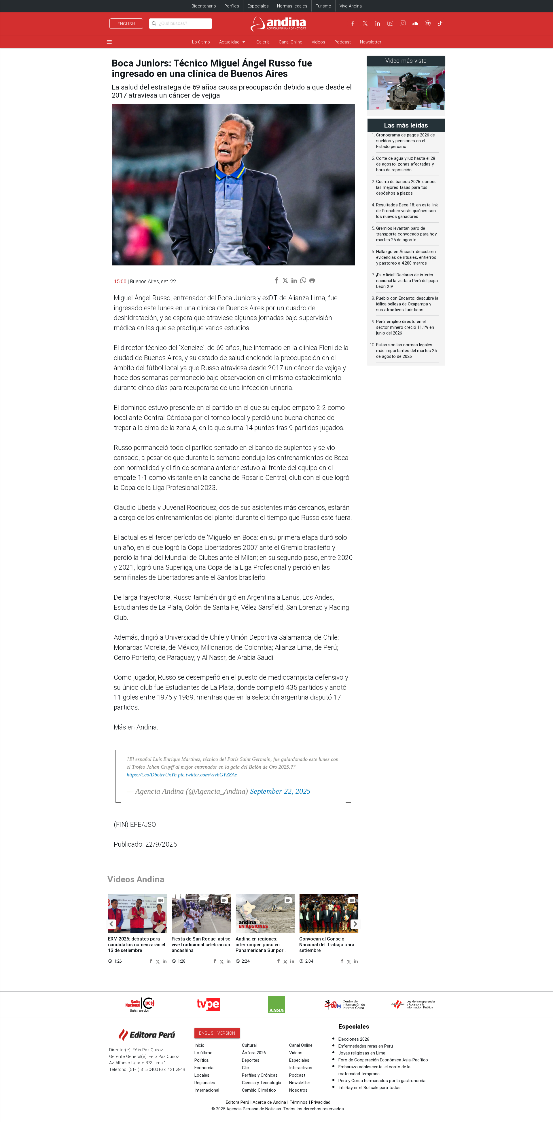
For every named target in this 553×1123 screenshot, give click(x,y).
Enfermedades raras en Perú (365, 1046)
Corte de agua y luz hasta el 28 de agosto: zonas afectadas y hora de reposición (405, 164)
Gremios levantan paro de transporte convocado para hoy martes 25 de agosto (406, 234)
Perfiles (231, 6)
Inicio (199, 1045)
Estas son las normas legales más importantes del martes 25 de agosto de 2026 (406, 350)
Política (201, 1060)
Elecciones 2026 (353, 1039)
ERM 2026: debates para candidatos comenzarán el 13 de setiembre (136, 944)
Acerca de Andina (269, 1102)
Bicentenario (204, 6)
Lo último (201, 42)
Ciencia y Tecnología (261, 1082)
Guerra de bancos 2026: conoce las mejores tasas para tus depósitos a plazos (406, 187)
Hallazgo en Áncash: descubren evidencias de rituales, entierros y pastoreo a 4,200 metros (406, 257)
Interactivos (300, 1067)
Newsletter (370, 42)
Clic (245, 1067)
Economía (203, 1067)
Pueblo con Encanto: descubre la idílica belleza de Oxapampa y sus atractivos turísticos (407, 304)
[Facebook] (353, 23)
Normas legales (292, 6)
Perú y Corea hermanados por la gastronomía (381, 1080)
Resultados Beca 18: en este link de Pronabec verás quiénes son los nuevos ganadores (407, 210)
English (126, 24)
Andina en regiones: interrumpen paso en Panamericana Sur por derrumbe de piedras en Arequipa (261, 950)
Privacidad (320, 1102)
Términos (298, 1102)
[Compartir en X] (158, 961)
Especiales (258, 6)
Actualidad (233, 42)
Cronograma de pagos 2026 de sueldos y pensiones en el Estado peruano (405, 140)
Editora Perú (237, 1102)
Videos (318, 42)
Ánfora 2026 (254, 1052)
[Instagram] (402, 23)
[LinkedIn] (377, 23)
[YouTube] (390, 23)
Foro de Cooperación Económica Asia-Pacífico (383, 1060)
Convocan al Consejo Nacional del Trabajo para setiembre (326, 944)
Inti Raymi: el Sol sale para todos (369, 1087)
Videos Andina (135, 879)
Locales (201, 1075)
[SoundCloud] (415, 23)
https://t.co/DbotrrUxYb (152, 775)
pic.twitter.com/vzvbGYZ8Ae (207, 775)
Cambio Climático (259, 1090)
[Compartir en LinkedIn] (164, 961)
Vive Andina (351, 6)
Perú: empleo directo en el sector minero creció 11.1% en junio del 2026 (405, 327)
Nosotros (298, 1090)
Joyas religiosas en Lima (361, 1053)
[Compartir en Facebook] (151, 961)
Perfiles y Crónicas (260, 1075)
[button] (111, 924)
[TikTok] (440, 23)
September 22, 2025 (280, 791)
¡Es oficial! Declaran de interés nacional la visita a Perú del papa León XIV (407, 280)
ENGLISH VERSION (217, 1033)
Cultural (249, 1045)
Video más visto (406, 61)
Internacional (206, 1090)
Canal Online (290, 42)
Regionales (204, 1082)
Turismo (323, 6)
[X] (365, 23)
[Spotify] (427, 23)
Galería (263, 42)
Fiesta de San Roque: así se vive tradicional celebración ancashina (201, 944)
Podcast (342, 42)
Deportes (251, 1060)
